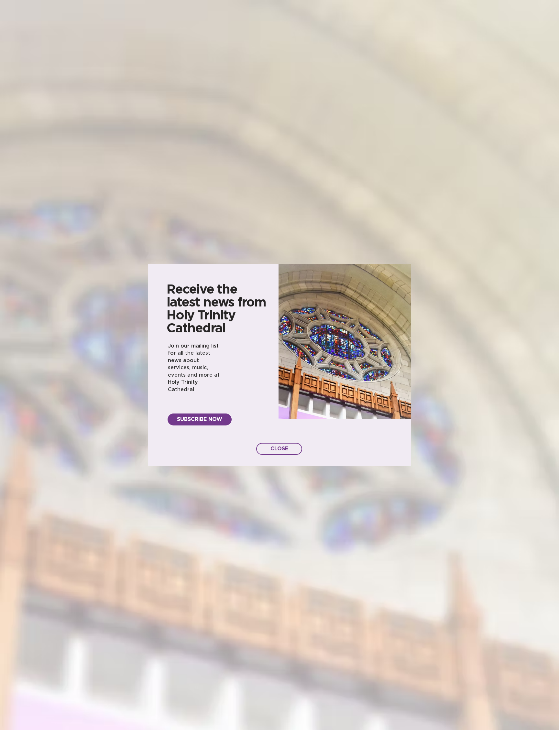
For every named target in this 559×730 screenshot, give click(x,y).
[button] (279, 449)
